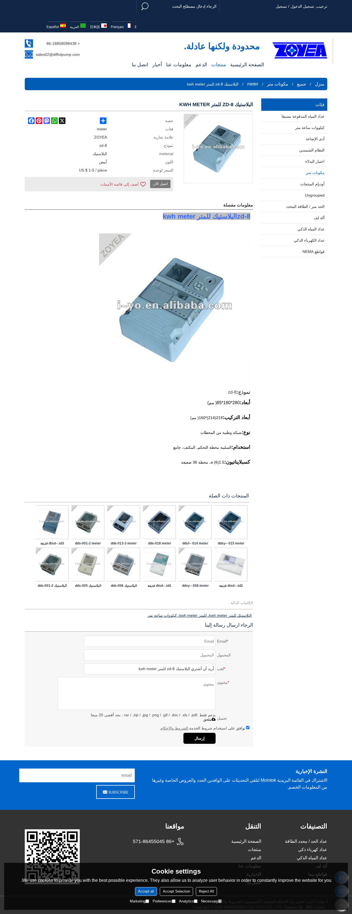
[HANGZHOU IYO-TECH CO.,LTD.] (299, 50)
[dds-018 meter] (159, 522)
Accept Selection (176, 891)
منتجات (218, 64)
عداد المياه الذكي (312, 857)
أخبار (157, 64)
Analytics (186, 901)
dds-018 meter (159, 543)
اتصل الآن (160, 184)
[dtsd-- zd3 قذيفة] (52, 522)
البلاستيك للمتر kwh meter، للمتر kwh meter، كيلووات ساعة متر (199, 615)
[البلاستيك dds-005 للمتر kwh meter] (88, 564)
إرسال (199, 738)
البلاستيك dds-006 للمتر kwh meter (124, 587)
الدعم (201, 64)
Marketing (137, 901)
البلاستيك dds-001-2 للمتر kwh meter (52, 587)
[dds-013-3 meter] (123, 522)
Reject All (206, 891)
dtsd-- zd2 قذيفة (231, 586)
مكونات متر (277, 84)
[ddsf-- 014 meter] (195, 522)
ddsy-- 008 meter (195, 586)
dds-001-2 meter (88, 543)
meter (252, 84)
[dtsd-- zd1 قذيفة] (159, 564)
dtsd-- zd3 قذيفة (52, 543)
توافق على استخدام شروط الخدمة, (202, 728)
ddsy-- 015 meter (231, 543)
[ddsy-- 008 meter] (195, 564)
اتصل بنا (140, 64)
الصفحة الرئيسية (247, 64)
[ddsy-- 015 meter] (231, 522)
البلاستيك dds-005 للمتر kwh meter (88, 587)
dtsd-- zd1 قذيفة (159, 586)
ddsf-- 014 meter (195, 543)
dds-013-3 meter (124, 543)
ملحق (207, 719)
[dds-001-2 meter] (88, 522)
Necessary (209, 901)
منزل (319, 84)
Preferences (162, 901)
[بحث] (145, 6)
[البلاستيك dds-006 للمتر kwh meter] (123, 564)
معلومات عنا (178, 64)
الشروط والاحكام (174, 728)
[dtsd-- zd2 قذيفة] (231, 564)
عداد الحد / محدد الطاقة (306, 841)
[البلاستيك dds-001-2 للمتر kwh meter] (52, 564)
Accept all (146, 891)
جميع (301, 84)
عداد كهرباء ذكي (312, 849)
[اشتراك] (115, 792)
